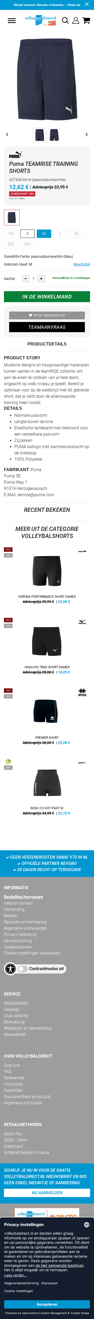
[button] (12, 20)
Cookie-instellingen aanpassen (32, 953)
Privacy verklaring (20, 934)
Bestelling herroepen (23, 896)
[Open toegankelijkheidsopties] (10, 968)
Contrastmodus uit (46, 968)
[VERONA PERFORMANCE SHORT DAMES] (47, 577)
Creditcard (13, 1146)
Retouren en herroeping (25, 921)
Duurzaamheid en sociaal (27, 1096)
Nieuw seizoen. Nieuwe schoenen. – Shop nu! (47, 5)
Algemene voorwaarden (25, 928)
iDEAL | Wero (15, 1140)
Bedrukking (14, 1021)
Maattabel (81, 264)
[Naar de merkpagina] (15, 155)
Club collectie (16, 1015)
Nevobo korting (18, 940)
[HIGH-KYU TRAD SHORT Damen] (47, 648)
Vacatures (13, 1084)
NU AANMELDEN (47, 1192)
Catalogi (11, 1009)
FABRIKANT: (17, 469)
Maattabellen (16, 1003)
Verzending (14, 909)
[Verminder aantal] (26, 279)
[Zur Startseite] (35, 20)
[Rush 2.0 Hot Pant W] (47, 789)
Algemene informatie (23, 1102)
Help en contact (18, 903)
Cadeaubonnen (18, 947)
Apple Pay (13, 1133)
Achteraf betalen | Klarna (26, 1152)
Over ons (12, 1065)
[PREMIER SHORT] (47, 718)
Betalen (11, 915)
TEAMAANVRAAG (47, 327)
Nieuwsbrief (15, 1034)
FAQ (7, 1071)
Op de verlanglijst (49, 315)
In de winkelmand (47, 297)
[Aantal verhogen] (41, 279)
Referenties (14, 1077)
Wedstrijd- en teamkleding (28, 1028)
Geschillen (13, 1090)
